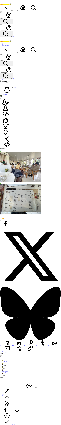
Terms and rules (3, 394)
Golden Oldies (3, 362)
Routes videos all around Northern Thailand (5, 371)
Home (2, 395)
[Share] (7, 141)
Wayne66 (15, 87)
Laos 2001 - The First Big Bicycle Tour (4, 361)
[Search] (23, 10)
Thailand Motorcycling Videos (4, 372)
